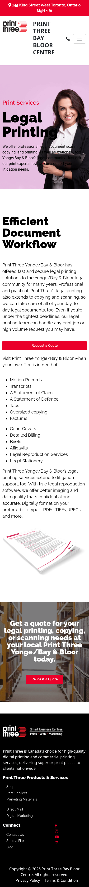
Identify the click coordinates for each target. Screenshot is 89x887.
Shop (10, 787)
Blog (10, 847)
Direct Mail (14, 809)
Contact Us (15, 834)
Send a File (15, 841)
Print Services (17, 793)
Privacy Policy (28, 880)
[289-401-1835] (68, 38)
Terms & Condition (61, 880)
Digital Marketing (19, 816)
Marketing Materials (21, 799)
